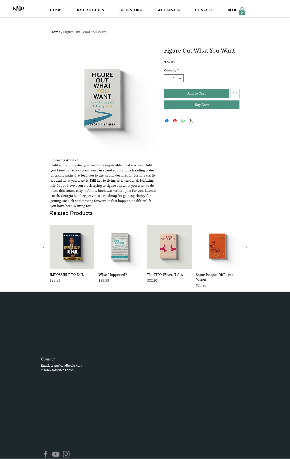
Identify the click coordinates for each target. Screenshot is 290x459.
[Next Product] (246, 246)
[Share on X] (191, 120)
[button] (241, 11)
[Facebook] (45, 454)
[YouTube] (55, 454)
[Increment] (180, 78)
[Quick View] (72, 247)
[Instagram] (66, 454)
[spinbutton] (174, 78)
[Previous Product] (43, 246)
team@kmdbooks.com (66, 365)
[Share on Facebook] (166, 120)
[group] (145, 256)
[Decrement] (167, 78)
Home (55, 32)
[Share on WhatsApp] (183, 120)
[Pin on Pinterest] (174, 120)
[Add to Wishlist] (235, 93)
